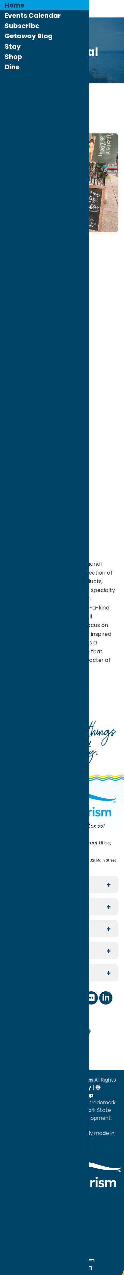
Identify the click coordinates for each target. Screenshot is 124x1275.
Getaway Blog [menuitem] (29, 36)
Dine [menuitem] (12, 66)
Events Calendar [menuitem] (33, 15)
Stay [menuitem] (13, 46)
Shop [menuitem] (13, 56)
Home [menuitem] (14, 5)
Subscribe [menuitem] (22, 25)
